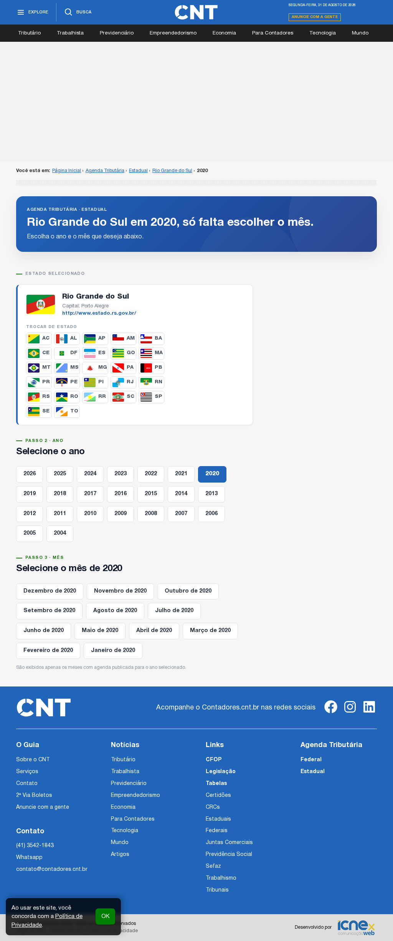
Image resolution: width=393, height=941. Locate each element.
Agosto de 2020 (115, 610)
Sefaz (213, 866)
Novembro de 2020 (120, 591)
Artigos (120, 854)
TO (74, 411)
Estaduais (218, 819)
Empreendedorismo (173, 33)
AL (73, 338)
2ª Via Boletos (34, 795)
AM (131, 338)
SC (130, 396)
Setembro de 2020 (49, 610)
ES (102, 353)
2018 (60, 493)
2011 (60, 513)
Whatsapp (29, 857)
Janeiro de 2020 (113, 650)
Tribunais (217, 890)
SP (158, 396)
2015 (151, 493)
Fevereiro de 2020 (48, 650)
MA (159, 353)
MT (46, 367)
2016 (120, 493)
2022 (151, 473)
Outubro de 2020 (188, 591)
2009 (120, 513)
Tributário (29, 33)
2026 (29, 473)
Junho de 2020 (43, 630)
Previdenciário (117, 33)
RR (102, 396)
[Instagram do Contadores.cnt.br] (350, 713)
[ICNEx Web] (356, 927)
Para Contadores (272, 33)
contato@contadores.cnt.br (52, 869)
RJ (130, 382)
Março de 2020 (210, 630)
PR (46, 382)
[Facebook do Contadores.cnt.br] (331, 713)
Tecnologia (322, 33)
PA (130, 367)
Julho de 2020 (174, 610)
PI (101, 382)
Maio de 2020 (100, 630)
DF (74, 353)
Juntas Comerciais (229, 842)
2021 (181, 473)
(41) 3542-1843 (35, 845)
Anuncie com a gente (315, 17)
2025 (60, 473)
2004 (60, 533)
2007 (181, 513)
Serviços (27, 771)
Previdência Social (229, 854)
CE (46, 353)
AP (102, 338)
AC (46, 338)
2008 (151, 513)
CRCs (213, 807)
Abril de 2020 (154, 630)
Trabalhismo (221, 878)
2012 (29, 513)
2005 (29, 533)
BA (158, 338)
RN (158, 382)
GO (131, 353)
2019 (29, 493)
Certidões (218, 795)
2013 (211, 493)
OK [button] (105, 916)
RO (74, 396)
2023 (120, 473)
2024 (90, 473)
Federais (217, 830)
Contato (27, 783)
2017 (90, 493)
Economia (224, 33)
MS (74, 367)
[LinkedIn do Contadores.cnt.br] (369, 713)
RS (46, 396)
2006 (211, 513)
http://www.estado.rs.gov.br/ (99, 313)
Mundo (360, 33)
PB (158, 367)
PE (74, 382)
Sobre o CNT (33, 759)
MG (102, 367)
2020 (212, 473)
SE (46, 411)
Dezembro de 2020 (49, 591)
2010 (90, 513)
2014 (181, 493)
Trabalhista (70, 33)
